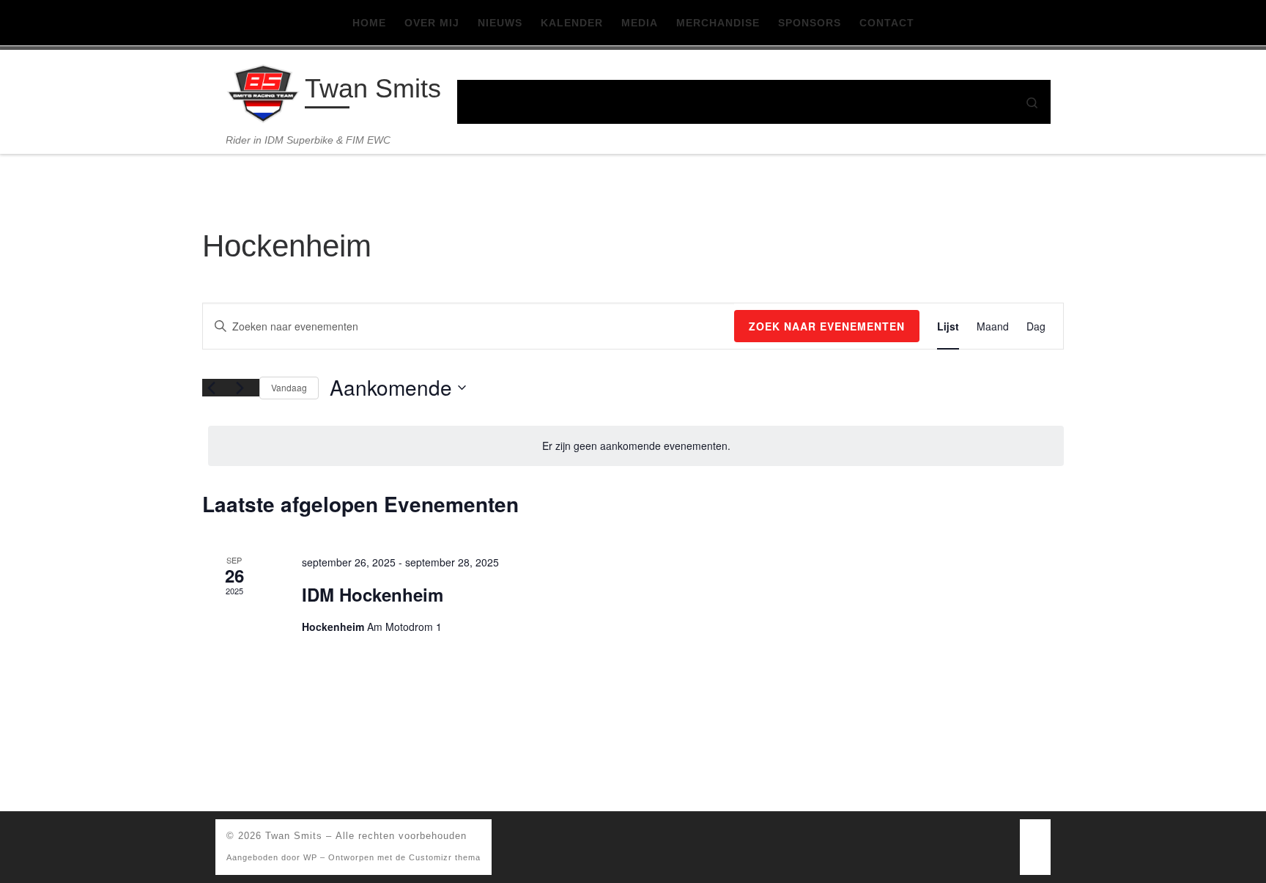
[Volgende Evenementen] (239, 387)
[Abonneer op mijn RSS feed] (1035, 840)
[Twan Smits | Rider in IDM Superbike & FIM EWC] (263, 92)
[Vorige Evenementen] (211, 387)
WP (310, 857)
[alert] (636, 446)
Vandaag (289, 387)
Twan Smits (293, 835)
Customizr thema (445, 857)
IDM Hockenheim (372, 594)
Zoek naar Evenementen (827, 326)
